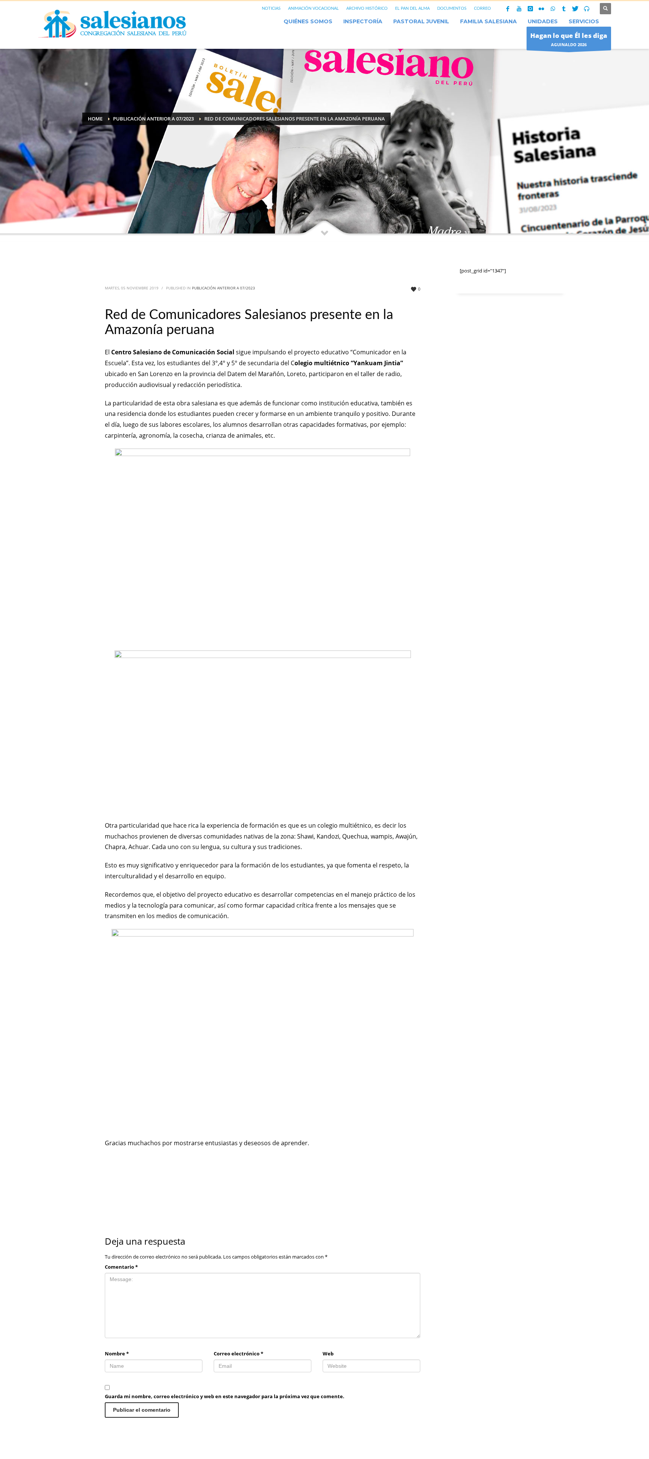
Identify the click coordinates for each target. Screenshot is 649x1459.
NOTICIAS (271, 8)
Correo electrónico (238, 1353)
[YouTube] (519, 8)
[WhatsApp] (552, 8)
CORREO (482, 8)
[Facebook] (507, 8)
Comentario (121, 1266)
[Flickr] (541, 8)
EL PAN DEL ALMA (412, 8)
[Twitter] (575, 8)
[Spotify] (586, 8)
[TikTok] (564, 8)
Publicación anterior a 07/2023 (223, 288)
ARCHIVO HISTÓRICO (367, 8)
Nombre (117, 1353)
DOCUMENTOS (451, 8)
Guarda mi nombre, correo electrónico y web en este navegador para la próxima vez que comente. (224, 1396)
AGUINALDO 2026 (568, 39)
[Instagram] (530, 8)
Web (328, 1353)
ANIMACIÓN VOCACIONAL (313, 8)
